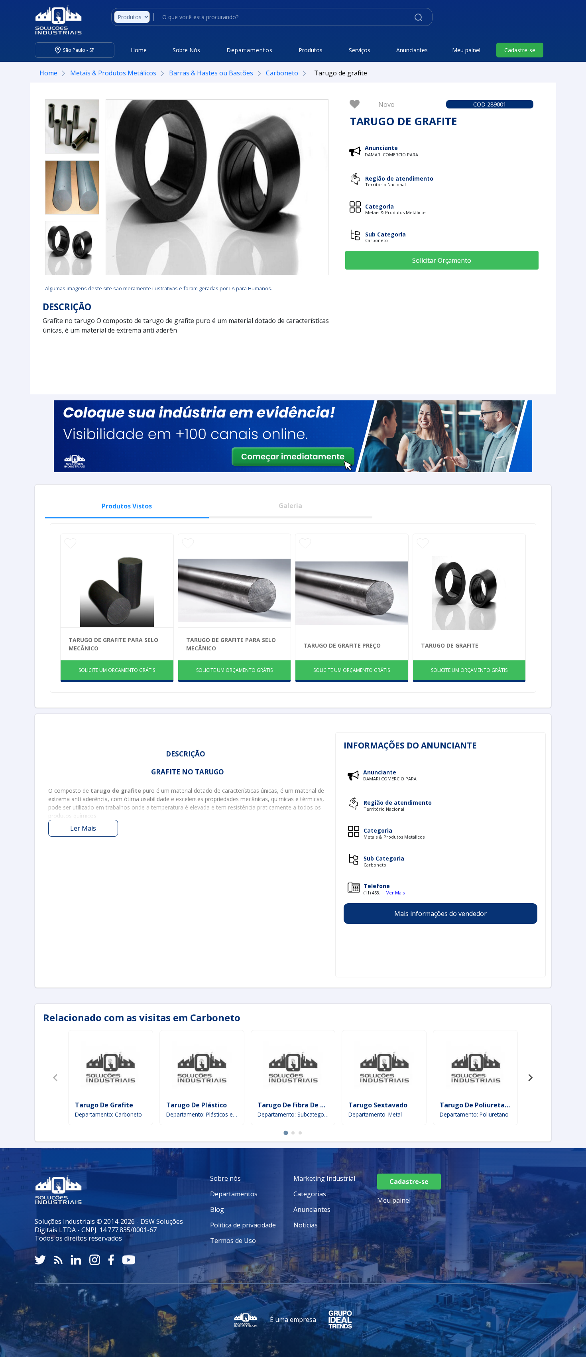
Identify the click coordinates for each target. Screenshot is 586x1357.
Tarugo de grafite (449, 645)
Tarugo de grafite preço (342, 645)
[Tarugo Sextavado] (384, 1066)
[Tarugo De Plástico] (202, 1066)
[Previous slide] (55, 1077)
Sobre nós (225, 1178)
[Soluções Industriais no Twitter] (40, 1259)
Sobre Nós (186, 50)
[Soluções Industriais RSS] (58, 1260)
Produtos (310, 50)
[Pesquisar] (418, 17)
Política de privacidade (243, 1225)
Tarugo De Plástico (196, 1105)
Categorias (309, 1194)
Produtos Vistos (127, 506)
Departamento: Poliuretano (474, 1114)
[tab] (285, 1133)
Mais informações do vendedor (440, 913)
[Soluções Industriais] (54, 20)
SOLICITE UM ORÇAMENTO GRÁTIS (117, 670)
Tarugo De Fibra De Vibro (297, 1105)
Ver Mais (395, 893)
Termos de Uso (233, 1240)
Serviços (359, 50)
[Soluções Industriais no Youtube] (128, 1259)
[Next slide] (530, 1077)
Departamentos (234, 1194)
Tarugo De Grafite (104, 1105)
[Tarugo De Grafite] (110, 1066)
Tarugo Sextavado (377, 1105)
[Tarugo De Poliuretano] (475, 1066)
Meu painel (466, 50)
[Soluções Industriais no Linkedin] (76, 1260)
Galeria (290, 505)
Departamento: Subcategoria (293, 1114)
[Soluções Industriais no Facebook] (111, 1260)
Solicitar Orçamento (441, 260)
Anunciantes (412, 50)
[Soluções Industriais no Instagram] (94, 1260)
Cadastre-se (519, 50)
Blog (217, 1209)
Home (139, 50)
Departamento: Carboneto (108, 1114)
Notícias (305, 1225)
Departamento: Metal (375, 1114)
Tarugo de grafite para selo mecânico (113, 644)
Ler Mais (83, 828)
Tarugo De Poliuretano (476, 1105)
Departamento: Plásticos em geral (202, 1114)
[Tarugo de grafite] (72, 126)
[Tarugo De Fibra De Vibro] (293, 1066)
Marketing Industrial (324, 1178)
